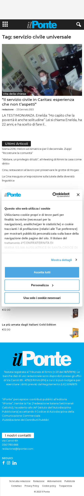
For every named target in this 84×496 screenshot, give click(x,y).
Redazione (38, 481)
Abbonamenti (54, 481)
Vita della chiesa (14, 94)
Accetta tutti (42, 272)
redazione (7, 109)
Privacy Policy (32, 485)
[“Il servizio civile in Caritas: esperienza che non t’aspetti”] (42, 70)
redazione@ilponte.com (17, 448)
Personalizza (40, 285)
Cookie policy (49, 485)
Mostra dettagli (61, 259)
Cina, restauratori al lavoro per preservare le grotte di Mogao (40, 169)
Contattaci (16, 485)
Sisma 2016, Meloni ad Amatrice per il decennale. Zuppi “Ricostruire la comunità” (36, 150)
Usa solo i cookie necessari (42, 298)
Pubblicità (69, 481)
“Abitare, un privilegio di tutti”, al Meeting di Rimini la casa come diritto (42, 161)
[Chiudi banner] (78, 194)
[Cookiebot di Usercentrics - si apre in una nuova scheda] (53, 194)
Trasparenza (65, 485)
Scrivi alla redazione (19, 481)
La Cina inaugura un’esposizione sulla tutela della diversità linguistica (38, 178)
